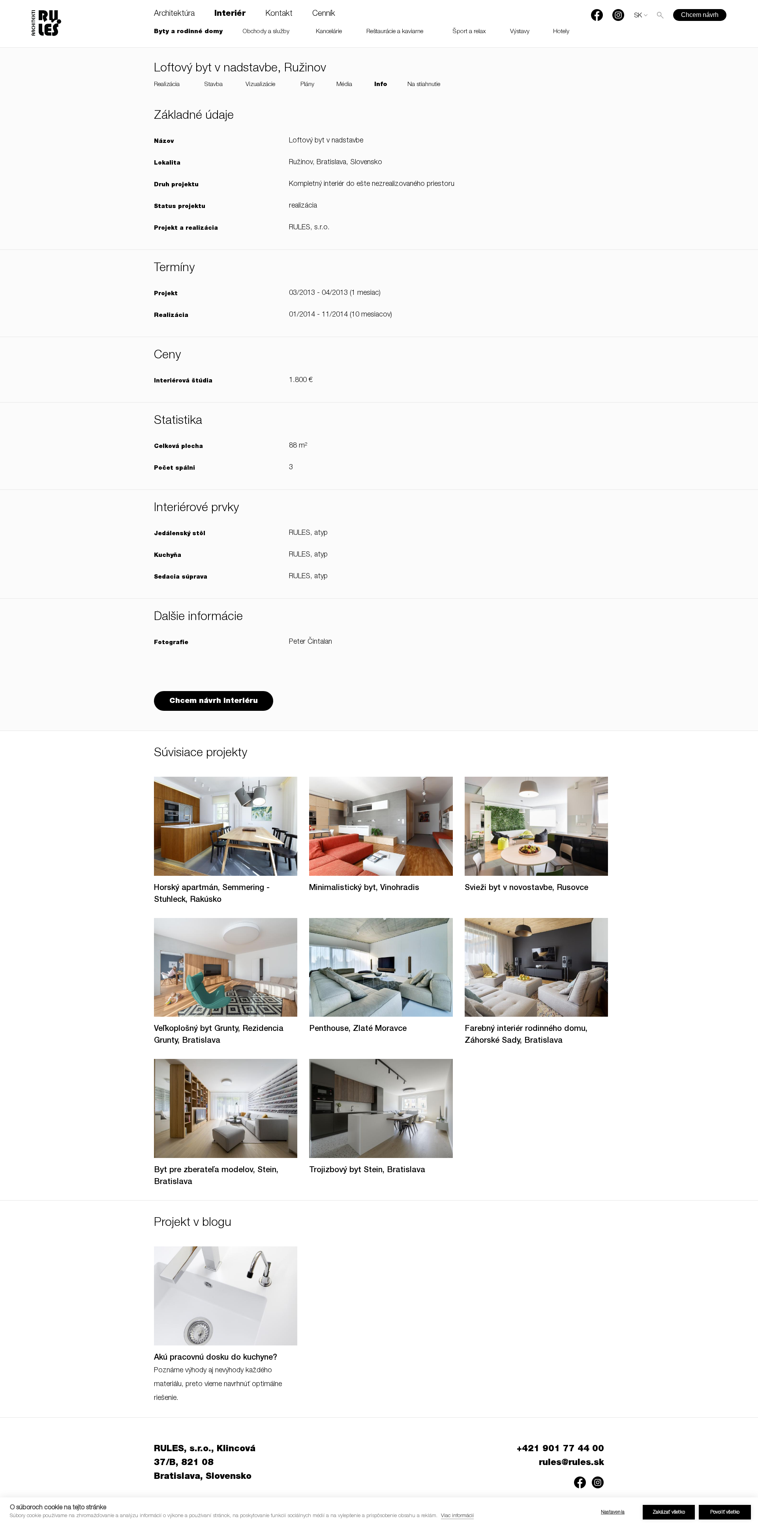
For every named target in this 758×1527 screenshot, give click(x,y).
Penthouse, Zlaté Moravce (358, 1029)
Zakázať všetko (669, 1512)
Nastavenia (613, 1512)
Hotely (561, 32)
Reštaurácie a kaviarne (394, 32)
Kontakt (279, 14)
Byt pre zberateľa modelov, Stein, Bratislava (216, 1176)
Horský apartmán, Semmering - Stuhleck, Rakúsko (212, 894)
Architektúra (174, 14)
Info (380, 85)
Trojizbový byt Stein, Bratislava (367, 1171)
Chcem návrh (700, 14)
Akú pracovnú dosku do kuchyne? (215, 1358)
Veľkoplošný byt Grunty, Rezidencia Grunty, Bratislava (218, 1035)
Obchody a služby (266, 32)
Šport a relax (469, 32)
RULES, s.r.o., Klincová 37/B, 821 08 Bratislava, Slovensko (204, 1463)
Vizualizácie (260, 85)
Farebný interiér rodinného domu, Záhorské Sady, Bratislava (526, 1035)
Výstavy (519, 32)
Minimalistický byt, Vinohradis (364, 888)
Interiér (230, 14)
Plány (307, 85)
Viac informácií (457, 1516)
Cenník (323, 14)
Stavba (214, 85)
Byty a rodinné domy (188, 32)
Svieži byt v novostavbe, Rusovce (526, 888)
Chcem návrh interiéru (213, 701)
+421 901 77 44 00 (560, 1449)
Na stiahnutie (423, 85)
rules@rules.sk (571, 1463)
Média (344, 85)
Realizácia (167, 85)
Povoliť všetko (725, 1512)
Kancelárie (329, 32)
